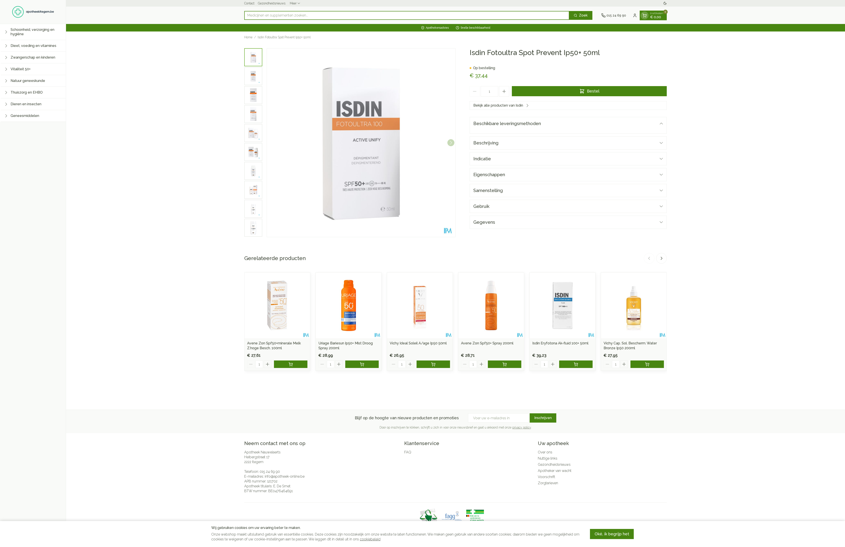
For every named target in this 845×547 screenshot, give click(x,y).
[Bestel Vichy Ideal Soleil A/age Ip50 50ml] (433, 364)
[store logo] (33, 12)
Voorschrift (546, 477)
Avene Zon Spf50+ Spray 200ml (487, 343)
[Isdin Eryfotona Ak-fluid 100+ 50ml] (562, 305)
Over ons (545, 452)
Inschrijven (543, 418)
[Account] (635, 15)
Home (248, 37)
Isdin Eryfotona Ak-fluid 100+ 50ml (560, 343)
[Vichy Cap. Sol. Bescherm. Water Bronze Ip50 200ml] (634, 305)
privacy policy (521, 427)
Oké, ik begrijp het (612, 534)
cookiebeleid (370, 539)
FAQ (407, 452)
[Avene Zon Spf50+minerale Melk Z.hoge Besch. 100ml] (277, 305)
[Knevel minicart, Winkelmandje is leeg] (644, 15)
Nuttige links (547, 458)
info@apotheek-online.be (285, 476)
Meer (293, 3)
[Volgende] (450, 142)
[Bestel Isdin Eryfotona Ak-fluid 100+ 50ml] (576, 364)
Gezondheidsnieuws (271, 3)
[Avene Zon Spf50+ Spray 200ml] (491, 305)
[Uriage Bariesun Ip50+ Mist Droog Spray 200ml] (348, 305)
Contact (249, 3)
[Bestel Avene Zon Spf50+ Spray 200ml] (504, 364)
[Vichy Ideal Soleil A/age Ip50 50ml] (420, 305)
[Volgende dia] (661, 258)
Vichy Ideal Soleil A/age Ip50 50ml (418, 343)
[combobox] (406, 15)
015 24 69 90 (270, 471)
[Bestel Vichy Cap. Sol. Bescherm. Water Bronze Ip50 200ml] (647, 364)
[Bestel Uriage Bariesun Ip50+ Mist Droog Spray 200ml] (362, 364)
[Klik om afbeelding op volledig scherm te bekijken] (361, 142)
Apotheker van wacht (554, 471)
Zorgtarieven (548, 483)
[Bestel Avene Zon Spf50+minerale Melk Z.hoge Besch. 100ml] (290, 364)
